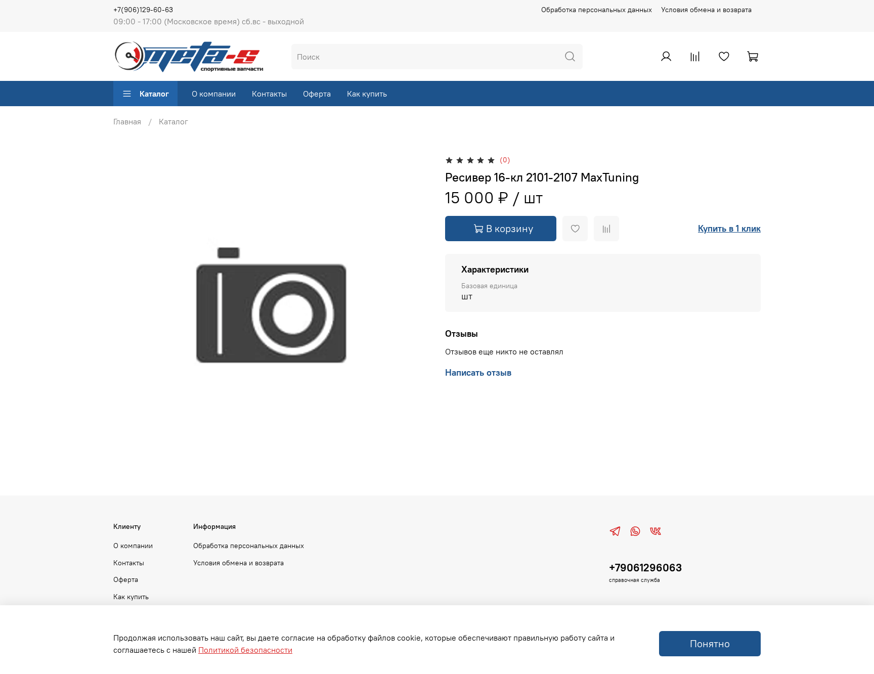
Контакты (269, 93)
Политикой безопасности (245, 650)
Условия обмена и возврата (706, 9)
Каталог (154, 93)
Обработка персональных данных (596, 9)
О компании (214, 93)
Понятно (710, 643)
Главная (127, 121)
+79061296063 (645, 567)
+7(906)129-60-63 (143, 9)
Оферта (317, 93)
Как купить (367, 93)
